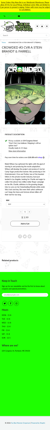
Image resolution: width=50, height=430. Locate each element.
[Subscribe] (45, 295)
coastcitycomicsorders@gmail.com (33, 16)
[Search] (46, 35)
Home (4, 42)
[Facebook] (10, 303)
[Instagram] (16, 303)
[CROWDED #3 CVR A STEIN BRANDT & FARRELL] (25, 93)
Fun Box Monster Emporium (20, 423)
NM (7, 200)
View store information (17, 151)
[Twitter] (4, 303)
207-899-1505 (11, 16)
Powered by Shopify (38, 423)
